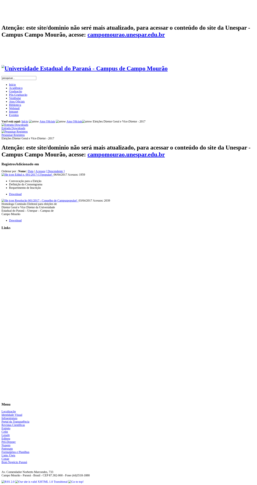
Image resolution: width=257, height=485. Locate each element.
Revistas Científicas (13, 425)
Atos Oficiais (47, 121)
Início (24, 121)
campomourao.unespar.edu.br (126, 34)
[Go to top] (76, 481)
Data (30, 171)
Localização (9, 411)
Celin (5, 431)
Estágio (6, 428)
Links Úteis (8, 455)
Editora (6, 438)
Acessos (40, 171)
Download (15, 194)
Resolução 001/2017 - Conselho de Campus (46, 200)
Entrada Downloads (13, 128)
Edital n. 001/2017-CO (33, 174)
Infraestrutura (9, 418)
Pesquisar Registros (13, 135)
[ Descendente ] (55, 171)
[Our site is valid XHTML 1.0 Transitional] (41, 481)
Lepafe (6, 435)
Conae (5, 458)
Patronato (7, 448)
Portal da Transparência (15, 421)
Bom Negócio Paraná (14, 462)
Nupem (6, 445)
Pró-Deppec (9, 441)
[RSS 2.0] (8, 481)
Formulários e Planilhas (15, 452)
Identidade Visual (12, 414)
